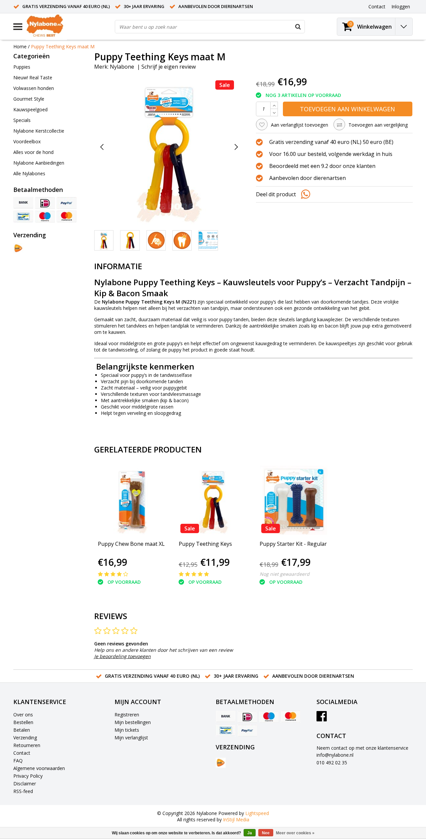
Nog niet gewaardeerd (285, 574)
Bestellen (23, 722)
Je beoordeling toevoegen (122, 656)
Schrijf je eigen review (168, 66)
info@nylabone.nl (335, 755)
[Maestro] (45, 217)
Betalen (21, 730)
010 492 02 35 (332, 762)
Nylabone (122, 66)
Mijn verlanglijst (131, 737)
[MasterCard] (67, 217)
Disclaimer (24, 783)
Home (20, 46)
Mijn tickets (126, 730)
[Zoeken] (298, 27)
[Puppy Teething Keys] (213, 500)
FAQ (18, 760)
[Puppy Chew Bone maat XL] (132, 500)
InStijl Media (236, 819)
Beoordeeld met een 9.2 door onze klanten (322, 166)
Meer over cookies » (295, 833)
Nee (266, 833)
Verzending (25, 737)
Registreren (126, 714)
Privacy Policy (28, 776)
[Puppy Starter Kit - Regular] (294, 500)
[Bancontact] (23, 217)
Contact (21, 753)
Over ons (23, 714)
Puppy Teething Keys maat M (63, 46)
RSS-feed (23, 791)
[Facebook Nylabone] (322, 718)
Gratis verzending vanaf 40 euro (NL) (66, 6)
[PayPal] (67, 203)
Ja (249, 833)
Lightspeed (257, 813)
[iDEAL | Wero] (45, 203)
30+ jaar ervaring (144, 6)
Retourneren (26, 745)
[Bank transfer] (23, 203)
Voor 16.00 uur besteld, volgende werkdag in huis (330, 154)
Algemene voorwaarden (39, 768)
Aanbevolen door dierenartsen (215, 6)
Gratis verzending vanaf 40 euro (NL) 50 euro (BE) (331, 142)
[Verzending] (18, 248)
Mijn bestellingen (132, 722)
